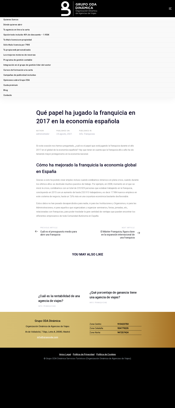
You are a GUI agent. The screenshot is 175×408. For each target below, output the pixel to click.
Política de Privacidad (83, 354)
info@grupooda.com (47, 337)
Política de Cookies (106, 354)
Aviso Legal (65, 354)
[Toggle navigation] (163, 8)
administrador (42, 134)
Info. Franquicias (87, 134)
